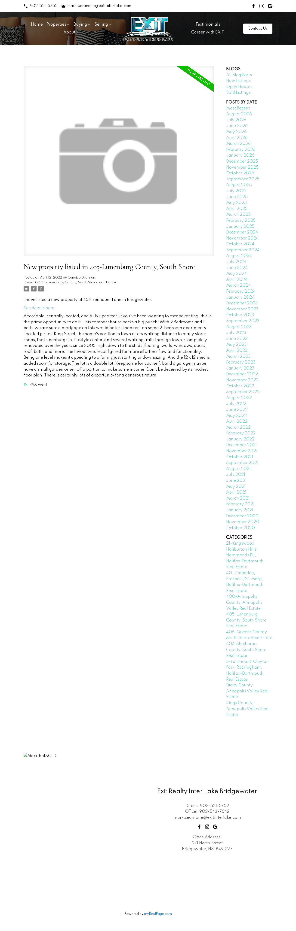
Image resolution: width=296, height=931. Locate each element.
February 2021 (240, 504)
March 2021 (238, 498)
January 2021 (239, 510)
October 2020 (240, 528)
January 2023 (240, 368)
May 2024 (236, 274)
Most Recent (238, 108)
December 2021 (241, 445)
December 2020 (242, 516)
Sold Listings (238, 93)
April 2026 (236, 138)
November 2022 (242, 380)
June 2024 (237, 268)
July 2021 (235, 475)
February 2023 (241, 362)
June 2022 (237, 410)
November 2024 (242, 238)
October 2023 (240, 315)
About (69, 32)
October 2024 (240, 244)
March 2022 (238, 427)
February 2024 (241, 291)
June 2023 (237, 339)
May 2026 (236, 132)
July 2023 (236, 333)
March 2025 (238, 214)
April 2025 (236, 209)
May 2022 (236, 416)
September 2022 (242, 392)
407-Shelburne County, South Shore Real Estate (246, 650)
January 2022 (240, 439)
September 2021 (242, 463)
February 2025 (241, 220)
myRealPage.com (158, 914)
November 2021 (241, 451)
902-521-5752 (44, 6)
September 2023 (242, 321)
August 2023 (239, 327)
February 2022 (241, 433)
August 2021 (238, 469)
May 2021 (236, 487)
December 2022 (242, 374)
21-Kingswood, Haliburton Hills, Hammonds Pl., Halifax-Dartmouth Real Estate (244, 555)
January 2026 (240, 155)
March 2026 (238, 144)
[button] (40, 6)
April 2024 (236, 280)
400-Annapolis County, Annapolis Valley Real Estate (244, 602)
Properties (56, 24)
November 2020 (242, 522)
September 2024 (242, 250)
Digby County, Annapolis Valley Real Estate (247, 691)
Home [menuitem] (37, 24)
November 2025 (242, 167)
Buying (80, 24)
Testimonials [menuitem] (207, 24)
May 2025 (236, 203)
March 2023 (238, 357)
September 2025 (242, 179)
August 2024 (239, 256)
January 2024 (240, 297)
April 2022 (236, 421)
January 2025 (240, 226)
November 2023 (242, 309)
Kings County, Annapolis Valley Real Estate (247, 709)
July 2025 (236, 191)
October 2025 (240, 173)
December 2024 (242, 232)
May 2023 (236, 345)
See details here (39, 308)
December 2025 (242, 161)
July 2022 (236, 404)
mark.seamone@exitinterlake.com (99, 6)
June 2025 (237, 197)
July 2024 (236, 262)
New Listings (238, 81)
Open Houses (239, 87)
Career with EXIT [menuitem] (207, 32)
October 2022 (240, 386)
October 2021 (239, 457)
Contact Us (258, 28)
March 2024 (238, 285)
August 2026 (239, 114)
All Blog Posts (239, 75)
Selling (101, 24)
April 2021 (236, 492)
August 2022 (239, 398)
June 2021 (236, 481)
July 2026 (236, 120)
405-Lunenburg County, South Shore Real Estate (77, 282)
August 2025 (239, 185)
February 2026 (241, 150)
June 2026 (237, 126)
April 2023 (236, 351)
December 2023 (242, 303)
